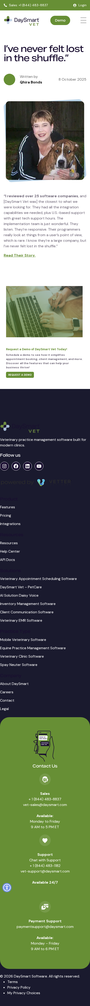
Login (82, 5)
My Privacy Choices (23, 992)
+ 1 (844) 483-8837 (45, 799)
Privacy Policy (18, 987)
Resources (9, 543)
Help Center (10, 551)
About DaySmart (14, 683)
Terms (12, 981)
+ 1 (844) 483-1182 (45, 865)
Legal (4, 708)
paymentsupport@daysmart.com (45, 926)
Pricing (5, 515)
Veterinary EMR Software (21, 620)
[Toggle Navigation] (83, 20)
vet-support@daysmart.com (45, 871)
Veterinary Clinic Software (22, 656)
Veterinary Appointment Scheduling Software (38, 578)
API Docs (7, 559)
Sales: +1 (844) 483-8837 (28, 5)
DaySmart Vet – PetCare (21, 587)
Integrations (10, 523)
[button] (7, 887)
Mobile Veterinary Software (23, 639)
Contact (7, 700)
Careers (6, 692)
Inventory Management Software (28, 603)
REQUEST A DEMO (20, 374)
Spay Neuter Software (18, 664)
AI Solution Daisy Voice (19, 595)
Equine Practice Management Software (33, 648)
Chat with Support (45, 860)
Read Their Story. (20, 255)
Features (7, 507)
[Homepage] (22, 21)
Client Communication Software (27, 612)
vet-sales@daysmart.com (45, 804)
